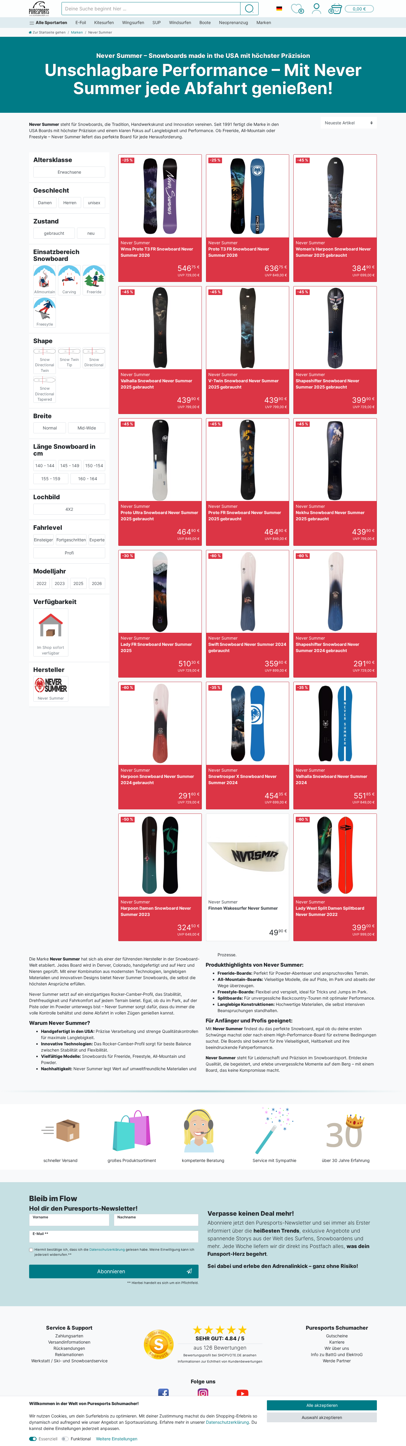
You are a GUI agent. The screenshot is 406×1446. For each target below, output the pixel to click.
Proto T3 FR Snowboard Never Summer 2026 (238, 249)
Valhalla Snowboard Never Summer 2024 (331, 776)
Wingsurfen (133, 22)
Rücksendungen (69, 1348)
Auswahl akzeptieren (322, 1417)
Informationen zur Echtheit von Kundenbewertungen (220, 1361)
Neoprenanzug (233, 22)
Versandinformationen (69, 1341)
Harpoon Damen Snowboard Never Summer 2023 (156, 908)
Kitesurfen (104, 22)
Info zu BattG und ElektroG (337, 1354)
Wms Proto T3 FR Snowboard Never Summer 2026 (157, 249)
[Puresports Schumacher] (39, 8)
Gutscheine (337, 1335)
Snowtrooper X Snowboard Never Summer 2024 (242, 776)
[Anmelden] (316, 8)
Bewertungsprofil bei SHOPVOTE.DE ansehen (219, 1355)
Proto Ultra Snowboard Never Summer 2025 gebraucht (159, 512)
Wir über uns (337, 1348)
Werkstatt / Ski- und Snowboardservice (69, 1360)
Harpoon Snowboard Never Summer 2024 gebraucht (157, 776)
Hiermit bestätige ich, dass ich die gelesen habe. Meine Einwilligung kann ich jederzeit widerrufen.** (114, 1252)
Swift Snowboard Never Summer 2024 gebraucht (247, 644)
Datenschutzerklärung (227, 1422)
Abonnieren (111, 1271)
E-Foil (80, 22)
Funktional (81, 1438)
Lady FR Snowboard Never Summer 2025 (156, 644)
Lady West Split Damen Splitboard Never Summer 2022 (330, 908)
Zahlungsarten (69, 1335)
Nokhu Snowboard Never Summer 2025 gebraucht (330, 512)
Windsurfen (180, 22)
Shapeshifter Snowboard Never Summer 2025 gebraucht (327, 380)
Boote (205, 22)
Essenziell (48, 1438)
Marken (263, 22)
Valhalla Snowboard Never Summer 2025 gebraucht (156, 380)
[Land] (279, 8)
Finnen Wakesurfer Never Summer (243, 905)
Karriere (336, 1341)
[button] (352, 8)
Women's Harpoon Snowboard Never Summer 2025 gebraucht (333, 249)
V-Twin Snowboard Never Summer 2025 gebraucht (243, 380)
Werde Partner (337, 1360)
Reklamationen (69, 1354)
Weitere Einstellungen (116, 1438)
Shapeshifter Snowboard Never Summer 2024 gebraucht (327, 644)
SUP (156, 22)
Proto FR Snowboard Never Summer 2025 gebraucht (244, 512)
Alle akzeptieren (322, 1405)
